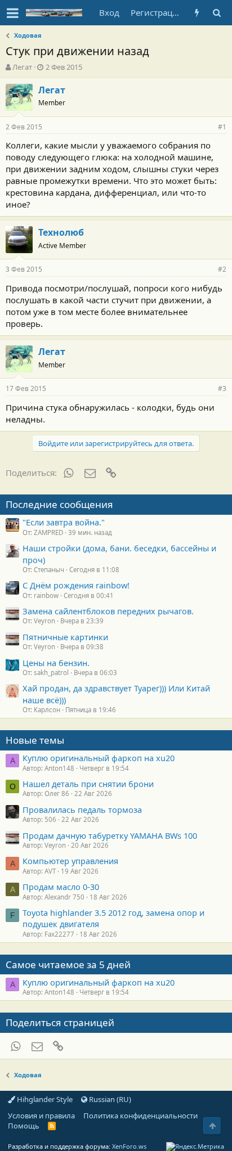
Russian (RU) (109, 1099)
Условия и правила (41, 1115)
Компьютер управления (70, 860)
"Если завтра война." (64, 522)
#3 (222, 388)
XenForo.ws (129, 1146)
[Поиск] (216, 12)
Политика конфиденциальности (140, 1115)
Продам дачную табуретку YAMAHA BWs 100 (110, 835)
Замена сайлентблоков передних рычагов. (108, 611)
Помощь (23, 1126)
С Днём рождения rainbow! (76, 585)
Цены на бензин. (56, 662)
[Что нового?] (197, 12)
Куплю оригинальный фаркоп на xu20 (99, 757)
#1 (222, 127)
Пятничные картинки (65, 636)
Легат (22, 67)
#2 (222, 269)
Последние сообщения (59, 504)
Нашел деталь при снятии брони (88, 783)
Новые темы (35, 740)
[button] (12, 13)
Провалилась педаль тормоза (82, 809)
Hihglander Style (44, 1099)
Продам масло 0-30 (61, 886)
